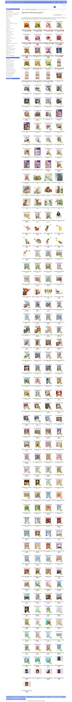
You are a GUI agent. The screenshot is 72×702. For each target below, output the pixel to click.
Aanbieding (8, 58)
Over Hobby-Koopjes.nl (16, 699)
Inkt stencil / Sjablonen (10, 34)
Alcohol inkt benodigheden (10, 60)
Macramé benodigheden (10, 73)
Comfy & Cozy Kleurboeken (10, 69)
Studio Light (8, 53)
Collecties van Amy (9, 61)
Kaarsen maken (8, 36)
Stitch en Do (8, 51)
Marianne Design (9, 40)
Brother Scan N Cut (9, 15)
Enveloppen (8, 24)
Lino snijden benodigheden (10, 72)
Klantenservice (16, 696)
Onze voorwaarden (36, 696)
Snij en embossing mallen (10, 49)
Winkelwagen (54, 2)
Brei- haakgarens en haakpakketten (12, 14)
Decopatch (8, 19)
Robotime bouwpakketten (10, 46)
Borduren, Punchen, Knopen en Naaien (12, 13)
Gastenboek (17, 2)
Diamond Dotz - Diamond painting (11, 23)
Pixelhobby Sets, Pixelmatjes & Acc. (12, 43)
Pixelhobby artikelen (9, 74)
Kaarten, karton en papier (10, 38)
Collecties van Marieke (10, 65)
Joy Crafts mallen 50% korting (11, 70)
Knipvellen (8, 39)
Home (23, 9)
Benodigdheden (8, 10)
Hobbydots (8, 30)
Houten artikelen (9, 32)
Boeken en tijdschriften (10, 11)
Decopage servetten (9, 76)
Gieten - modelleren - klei (10, 28)
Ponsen (7, 44)
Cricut (7, 18)
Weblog (22, 2)
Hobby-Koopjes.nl (9, 2)
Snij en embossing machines (11, 48)
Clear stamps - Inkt (9, 17)
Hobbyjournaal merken (10, 31)
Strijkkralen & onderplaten (10, 52)
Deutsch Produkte (9, 22)
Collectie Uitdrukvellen (9, 66)
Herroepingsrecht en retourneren (56, 696)
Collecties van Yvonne (9, 68)
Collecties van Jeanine (10, 62)
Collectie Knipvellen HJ (10, 64)
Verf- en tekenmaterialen (10, 55)
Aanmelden (64, 2)
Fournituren (8, 27)
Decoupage (8, 20)
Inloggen (59, 2)
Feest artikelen (8, 26)
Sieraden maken (9, 47)
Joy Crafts (7, 35)
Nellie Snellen (8, 42)
